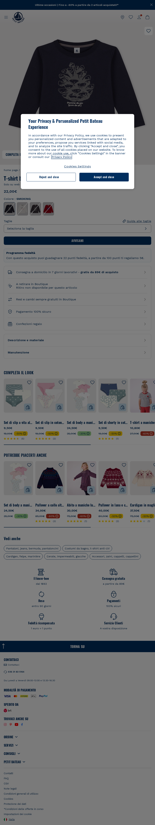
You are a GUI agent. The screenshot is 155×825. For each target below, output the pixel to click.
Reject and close (49, 177)
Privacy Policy (62, 157)
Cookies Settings (77, 166)
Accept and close (104, 177)
